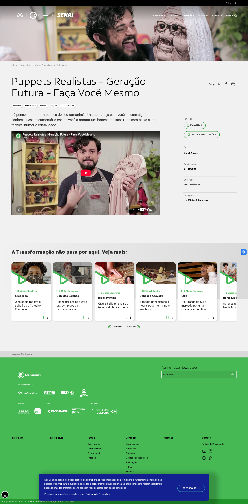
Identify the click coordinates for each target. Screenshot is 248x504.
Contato (217, 15)
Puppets (54, 106)
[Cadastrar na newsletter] (232, 374)
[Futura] (39, 15)
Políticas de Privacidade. (98, 494)
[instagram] (211, 451)
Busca (229, 15)
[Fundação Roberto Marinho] (20, 15)
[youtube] (205, 451)
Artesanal (17, 106)
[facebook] (205, 458)
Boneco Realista (68, 106)
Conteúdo (188, 15)
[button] (42, 317)
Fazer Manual (30, 106)
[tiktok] (211, 458)
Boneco (43, 106)
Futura (174, 15)
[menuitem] (231, 3)
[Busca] (235, 15)
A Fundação (159, 15)
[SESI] (65, 15)
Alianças (203, 15)
